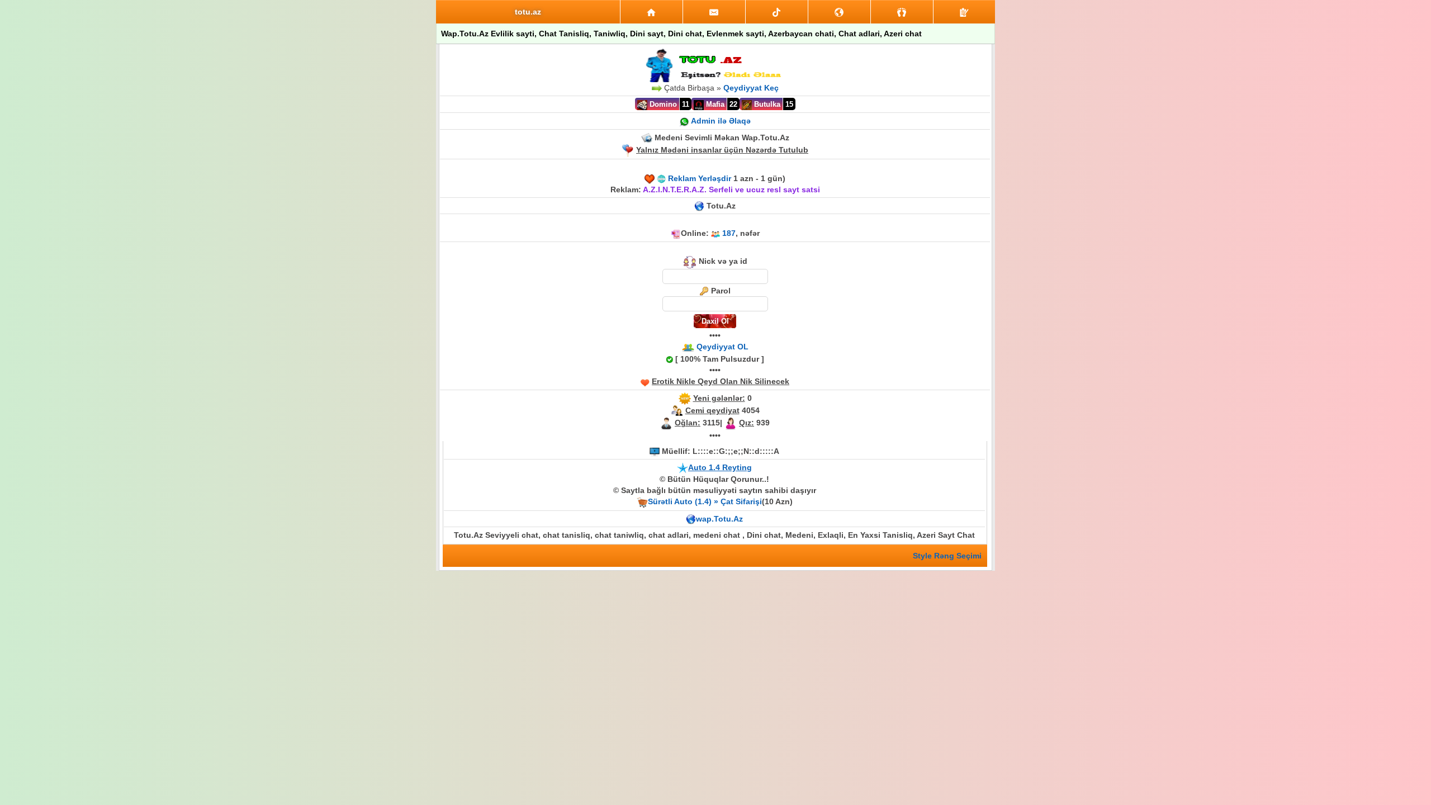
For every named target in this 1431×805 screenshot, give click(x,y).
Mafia (714, 104)
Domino (662, 104)
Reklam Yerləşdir (699, 178)
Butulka (766, 104)
